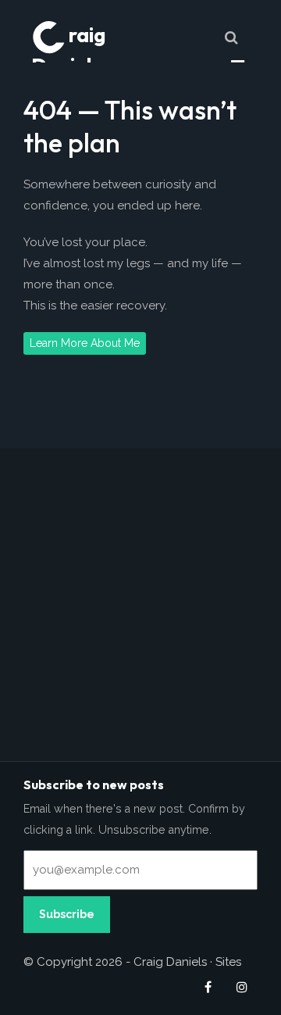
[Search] (231, 37)
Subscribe (66, 914)
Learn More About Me (85, 343)
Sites (228, 962)
